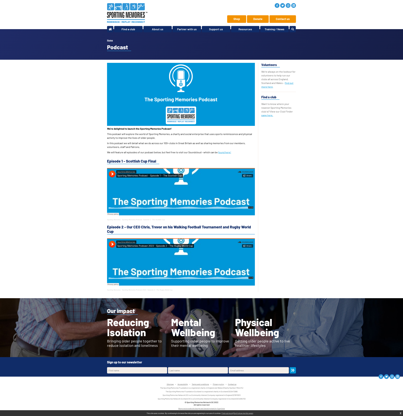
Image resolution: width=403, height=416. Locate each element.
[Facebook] (277, 5)
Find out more (227, 413)
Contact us (283, 19)
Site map (170, 384)
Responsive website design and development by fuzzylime (201, 408)
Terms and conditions (200, 384)
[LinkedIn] (293, 5)
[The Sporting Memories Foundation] (127, 13)
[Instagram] (288, 5)
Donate (257, 19)
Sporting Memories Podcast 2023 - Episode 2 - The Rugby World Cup (147, 290)
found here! (224, 152)
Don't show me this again (243, 413)
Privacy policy (218, 384)
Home (110, 40)
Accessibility (183, 384)
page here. (267, 115)
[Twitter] (282, 5)
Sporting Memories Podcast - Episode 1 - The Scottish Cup (143, 220)
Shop (236, 19)
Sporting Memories (114, 220)
